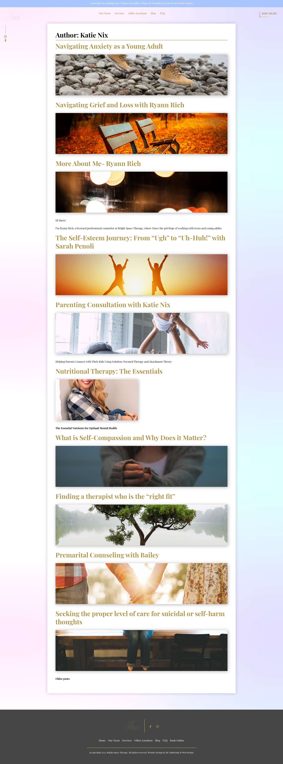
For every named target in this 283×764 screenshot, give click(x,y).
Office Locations (137, 13)
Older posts (63, 679)
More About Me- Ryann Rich (98, 164)
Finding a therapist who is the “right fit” (115, 497)
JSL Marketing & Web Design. (180, 753)
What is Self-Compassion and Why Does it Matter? (131, 438)
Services (119, 13)
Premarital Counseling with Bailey (107, 556)
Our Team (105, 13)
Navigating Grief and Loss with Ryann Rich (120, 105)
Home (102, 741)
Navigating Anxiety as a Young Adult (109, 47)
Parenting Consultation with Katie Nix (113, 305)
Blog (153, 13)
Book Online (185, 3)
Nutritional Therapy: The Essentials (109, 372)
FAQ (162, 13)
